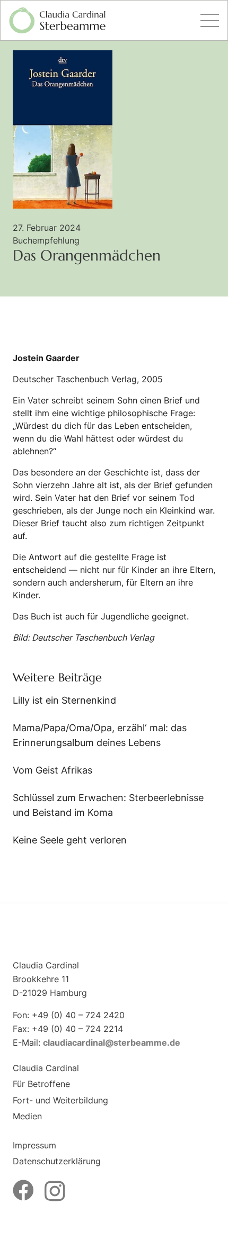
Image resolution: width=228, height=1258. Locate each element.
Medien (27, 1116)
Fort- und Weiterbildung (60, 1100)
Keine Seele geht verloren (70, 840)
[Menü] (210, 20)
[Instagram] (55, 1191)
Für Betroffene (41, 1084)
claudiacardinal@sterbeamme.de (111, 1042)
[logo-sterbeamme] (57, 20)
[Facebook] (23, 1190)
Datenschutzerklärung (57, 1161)
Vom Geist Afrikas (52, 770)
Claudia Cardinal (46, 1068)
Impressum (34, 1145)
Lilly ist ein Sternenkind (64, 700)
